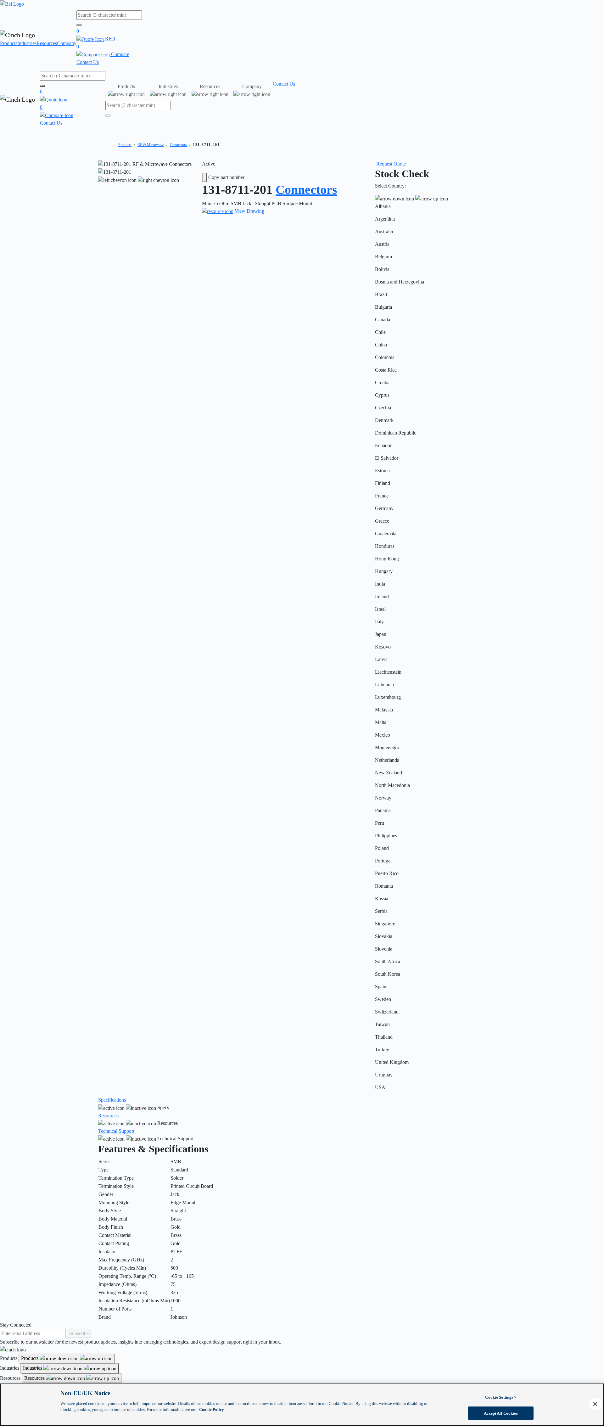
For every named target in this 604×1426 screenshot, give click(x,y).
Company (66, 43)
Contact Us (87, 62)
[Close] (595, 1404)
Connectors (178, 145)
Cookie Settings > (500, 1397)
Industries (26, 43)
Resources (46, 43)
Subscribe (79, 1333)
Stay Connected (15, 1325)
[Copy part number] (204, 177)
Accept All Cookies (500, 1413)
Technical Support (116, 1131)
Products (8, 43)
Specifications (112, 1100)
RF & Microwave (150, 145)
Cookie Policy (211, 1409)
